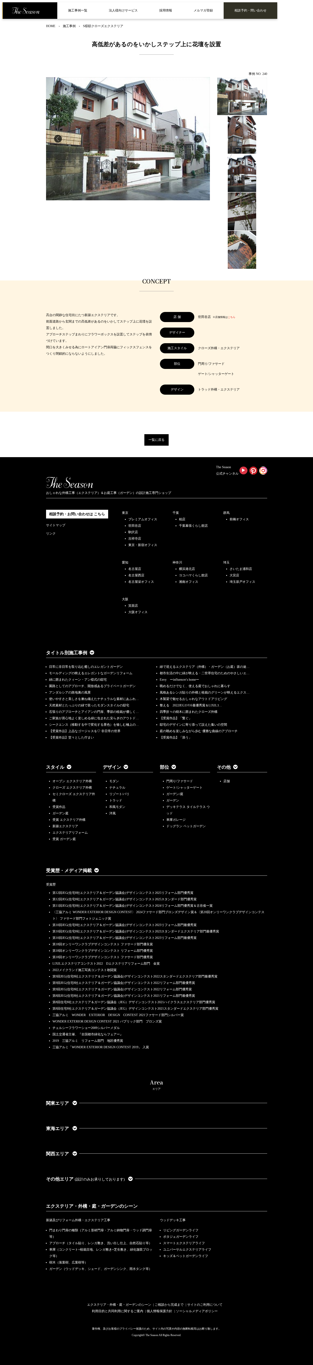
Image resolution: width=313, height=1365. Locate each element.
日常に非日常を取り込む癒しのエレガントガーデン (86, 666)
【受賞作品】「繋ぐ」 (176, 718)
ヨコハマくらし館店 (193, 575)
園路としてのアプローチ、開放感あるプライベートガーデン (92, 686)
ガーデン (172, 800)
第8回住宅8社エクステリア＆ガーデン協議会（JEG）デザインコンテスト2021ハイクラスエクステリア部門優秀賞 (133, 1002)
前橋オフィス (239, 519)
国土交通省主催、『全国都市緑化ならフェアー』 (87, 1034)
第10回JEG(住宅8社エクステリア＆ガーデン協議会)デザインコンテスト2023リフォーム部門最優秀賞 (124, 925)
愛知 (125, 562)
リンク (51, 533)
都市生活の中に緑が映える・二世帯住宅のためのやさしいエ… (205, 673)
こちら (231, 317)
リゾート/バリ (119, 794)
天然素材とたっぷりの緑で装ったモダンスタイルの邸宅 (89, 705)
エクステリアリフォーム (70, 832)
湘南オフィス (188, 581)
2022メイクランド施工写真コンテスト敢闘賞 (84, 970)
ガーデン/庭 (174, 794)
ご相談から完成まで (169, 1304)
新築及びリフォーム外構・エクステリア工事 (78, 1220)
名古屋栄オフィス (141, 581)
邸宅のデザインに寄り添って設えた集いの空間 (193, 724)
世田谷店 (134, 525)
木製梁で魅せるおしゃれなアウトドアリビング (193, 699)
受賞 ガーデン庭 (64, 839)
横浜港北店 (187, 569)
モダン (114, 781)
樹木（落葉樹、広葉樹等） (68, 1262)
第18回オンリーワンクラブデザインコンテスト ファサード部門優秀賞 (102, 957)
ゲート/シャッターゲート (184, 787)
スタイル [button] (55, 767)
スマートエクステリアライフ (184, 1243)
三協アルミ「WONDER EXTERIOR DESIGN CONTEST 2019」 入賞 (100, 1047)
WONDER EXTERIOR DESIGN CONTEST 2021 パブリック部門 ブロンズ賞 (107, 1021)
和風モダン (117, 807)
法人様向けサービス (123, 10)
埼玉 (226, 562)
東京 (125, 513)
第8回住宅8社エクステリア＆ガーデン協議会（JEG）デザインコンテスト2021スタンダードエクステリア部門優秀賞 (135, 1008)
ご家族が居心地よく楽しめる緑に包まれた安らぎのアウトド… (94, 718)
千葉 (176, 513)
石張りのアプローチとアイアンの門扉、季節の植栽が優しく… (94, 712)
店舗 (226, 781)
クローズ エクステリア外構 (72, 787)
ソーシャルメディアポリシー (197, 1311)
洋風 (112, 813)
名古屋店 (134, 569)
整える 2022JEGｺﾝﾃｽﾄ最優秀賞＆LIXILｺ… (191, 705)
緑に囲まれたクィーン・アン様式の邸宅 (78, 679)
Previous (58, 139)
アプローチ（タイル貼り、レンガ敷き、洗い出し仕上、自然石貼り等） (100, 1243)
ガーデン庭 (60, 813)
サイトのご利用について (204, 1304)
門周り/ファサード (179, 781)
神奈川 (177, 562)
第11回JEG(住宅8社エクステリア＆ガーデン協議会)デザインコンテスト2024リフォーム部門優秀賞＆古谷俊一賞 (132, 905)
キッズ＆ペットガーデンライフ (185, 1256)
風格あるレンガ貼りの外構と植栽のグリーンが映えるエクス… (205, 692)
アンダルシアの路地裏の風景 (70, 692)
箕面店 (133, 605)
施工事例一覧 (77, 10)
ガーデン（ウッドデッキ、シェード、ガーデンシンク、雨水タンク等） (100, 1269)
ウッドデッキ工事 (173, 1220)
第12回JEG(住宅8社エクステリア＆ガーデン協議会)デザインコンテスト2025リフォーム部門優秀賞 (122, 893)
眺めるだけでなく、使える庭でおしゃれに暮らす (195, 686)
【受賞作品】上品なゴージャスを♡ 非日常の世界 (86, 731)
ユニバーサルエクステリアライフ (187, 1249)
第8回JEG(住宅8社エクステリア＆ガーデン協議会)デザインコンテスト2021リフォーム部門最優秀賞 (123, 995)
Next (198, 139)
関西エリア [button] (58, 1153)
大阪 (125, 599)
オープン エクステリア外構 (72, 781)
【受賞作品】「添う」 (176, 737)
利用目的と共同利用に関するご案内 (117, 1311)
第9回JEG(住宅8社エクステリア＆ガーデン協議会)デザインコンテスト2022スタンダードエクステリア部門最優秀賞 (134, 976)
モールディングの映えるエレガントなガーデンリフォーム (90, 673)
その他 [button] (224, 767)
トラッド (115, 800)
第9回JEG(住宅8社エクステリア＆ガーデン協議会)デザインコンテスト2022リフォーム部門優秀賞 (122, 989)
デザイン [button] (112, 767)
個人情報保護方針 (159, 1311)
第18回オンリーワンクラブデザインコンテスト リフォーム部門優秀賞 (102, 950)
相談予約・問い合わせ (250, 10)
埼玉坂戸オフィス (242, 581)
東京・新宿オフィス (142, 545)
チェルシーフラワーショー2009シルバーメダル (86, 1028)
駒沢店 (133, 532)
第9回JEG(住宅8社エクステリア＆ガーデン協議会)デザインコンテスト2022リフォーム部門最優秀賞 (123, 983)
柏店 (182, 519)
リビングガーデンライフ (180, 1230)
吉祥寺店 (134, 538)
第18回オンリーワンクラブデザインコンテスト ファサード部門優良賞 (102, 944)
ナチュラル (117, 787)
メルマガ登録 (203, 10)
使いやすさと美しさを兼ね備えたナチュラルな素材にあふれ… (94, 699)
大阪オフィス (138, 612)
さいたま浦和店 (241, 569)
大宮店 (234, 575)
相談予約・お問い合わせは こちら (77, 514)
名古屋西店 (136, 575)
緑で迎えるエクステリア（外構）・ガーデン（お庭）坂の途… (205, 666)
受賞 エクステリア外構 (68, 819)
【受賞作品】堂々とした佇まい (71, 737)
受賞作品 (58, 807)
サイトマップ (55, 525)
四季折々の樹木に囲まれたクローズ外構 (188, 712)
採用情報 (165, 10)
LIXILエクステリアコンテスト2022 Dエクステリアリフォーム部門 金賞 (106, 963)
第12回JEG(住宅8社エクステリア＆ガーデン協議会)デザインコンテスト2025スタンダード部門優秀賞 (124, 899)
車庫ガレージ (176, 819)
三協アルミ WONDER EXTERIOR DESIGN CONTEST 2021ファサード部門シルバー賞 (118, 1015)
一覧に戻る (156, 440)
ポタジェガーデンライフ (180, 1236)
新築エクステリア (65, 826)
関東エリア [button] (58, 1103)
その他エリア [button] (85, 1178)
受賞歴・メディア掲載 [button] (69, 870)
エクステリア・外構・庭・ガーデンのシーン (92, 1206)
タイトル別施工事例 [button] (66, 652)
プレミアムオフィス (142, 519)
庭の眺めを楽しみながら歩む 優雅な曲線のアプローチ (199, 731)
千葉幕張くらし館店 (193, 525)
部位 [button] (164, 767)
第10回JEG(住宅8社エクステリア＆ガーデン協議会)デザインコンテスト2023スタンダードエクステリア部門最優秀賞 (135, 931)
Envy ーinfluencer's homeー (179, 679)
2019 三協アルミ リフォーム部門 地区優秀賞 (87, 1040)
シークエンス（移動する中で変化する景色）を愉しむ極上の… (94, 724)
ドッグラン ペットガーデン (186, 826)
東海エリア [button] (58, 1128)
